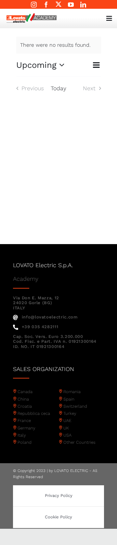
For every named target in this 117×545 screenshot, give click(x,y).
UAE (67, 420)
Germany (26, 428)
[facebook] (46, 4)
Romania (72, 391)
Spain (68, 399)
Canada (25, 391)
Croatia (25, 406)
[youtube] (71, 4)
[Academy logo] (31, 15)
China (23, 399)
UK (66, 428)
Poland (25, 442)
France (24, 420)
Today (58, 88)
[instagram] (34, 4)
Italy (22, 435)
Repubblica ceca (34, 413)
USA (67, 435)
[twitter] (58, 4)
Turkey (69, 413)
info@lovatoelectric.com (50, 317)
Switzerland (75, 406)
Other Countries (79, 442)
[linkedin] (83, 4)
